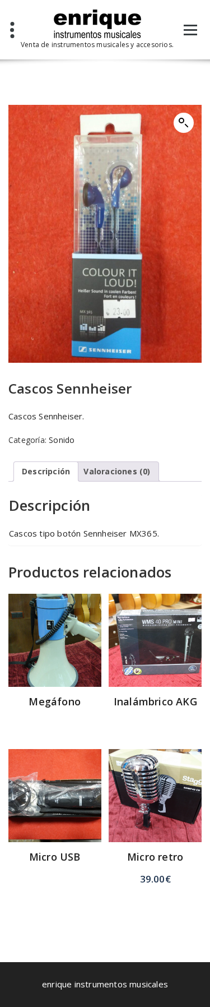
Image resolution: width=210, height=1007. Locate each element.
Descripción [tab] (46, 471)
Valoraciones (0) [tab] (116, 471)
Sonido (61, 440)
